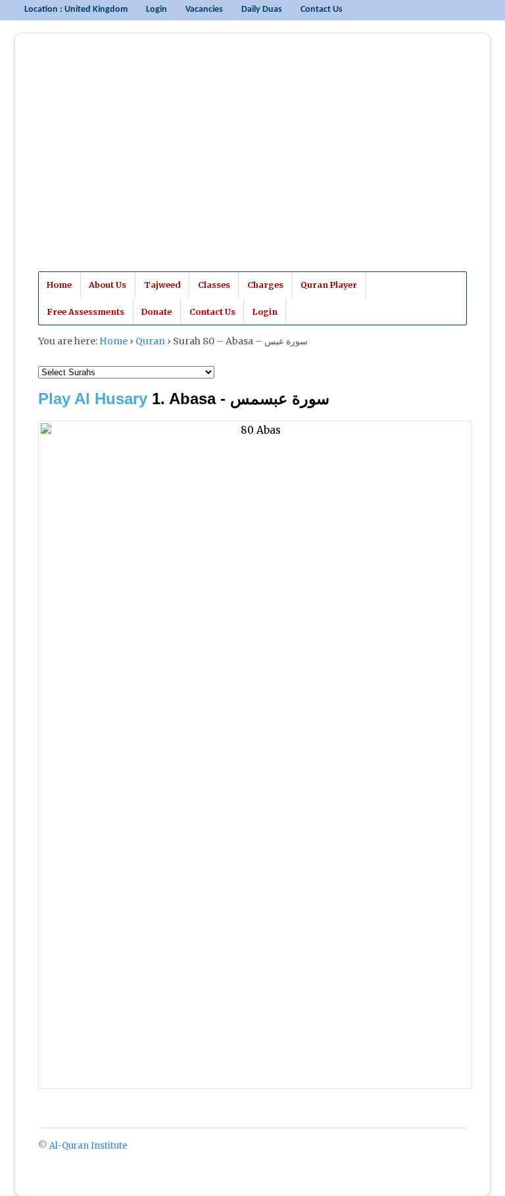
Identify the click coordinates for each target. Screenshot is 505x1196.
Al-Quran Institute (132, 164)
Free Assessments (85, 312)
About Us (107, 285)
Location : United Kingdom (76, 9)
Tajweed (162, 285)
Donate (156, 312)
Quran (150, 341)
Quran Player (329, 285)
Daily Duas (261, 9)
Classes (214, 285)
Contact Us (322, 9)
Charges (265, 285)
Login (156, 9)
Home (59, 285)
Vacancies (204, 9)
